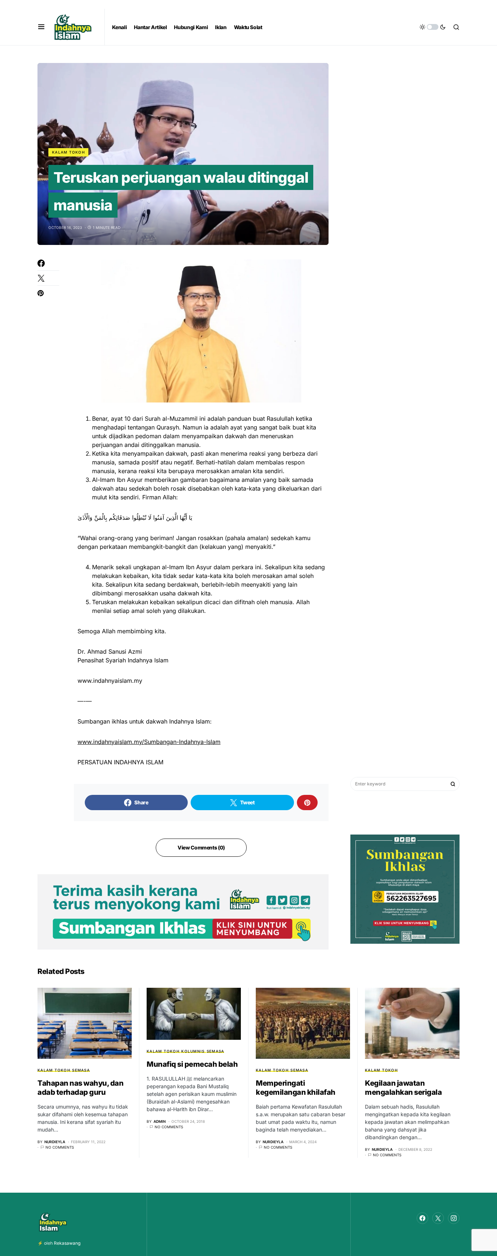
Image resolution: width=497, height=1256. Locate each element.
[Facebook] (422, 1218)
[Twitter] (438, 1218)
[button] (41, 27)
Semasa (81, 1070)
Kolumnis (192, 1051)
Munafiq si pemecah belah (192, 1064)
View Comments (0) (201, 847)
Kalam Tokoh (68, 152)
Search (453, 784)
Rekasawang (67, 1243)
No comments (59, 1147)
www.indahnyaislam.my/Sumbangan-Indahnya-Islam (148, 741)
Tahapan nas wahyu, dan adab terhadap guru (80, 1088)
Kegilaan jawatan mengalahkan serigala (403, 1088)
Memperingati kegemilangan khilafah (295, 1088)
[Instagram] (454, 1218)
